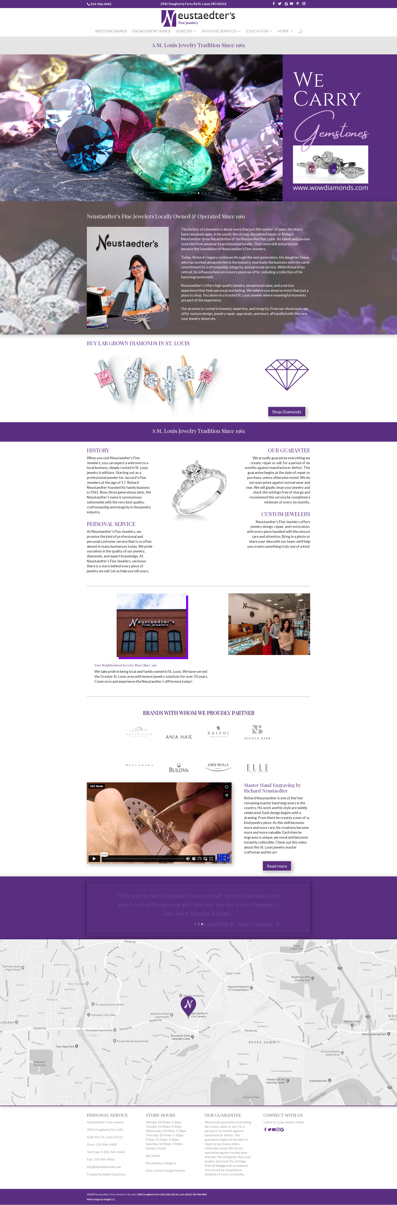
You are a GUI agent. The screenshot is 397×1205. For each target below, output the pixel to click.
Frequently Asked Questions (106, 1174)
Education (257, 31)
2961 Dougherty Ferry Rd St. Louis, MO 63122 (193, 4)
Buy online (153, 1155)
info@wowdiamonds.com (104, 1167)
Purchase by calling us (161, 1163)
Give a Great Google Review (165, 1170)
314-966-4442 (100, 4)
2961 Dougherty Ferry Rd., (105, 1129)
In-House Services (219, 31)
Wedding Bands (111, 31)
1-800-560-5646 (112, 1152)
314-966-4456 (104, 1159)
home (283, 31)
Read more (277, 865)
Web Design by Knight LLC (101, 1199)
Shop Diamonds (286, 411)
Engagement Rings (151, 31)
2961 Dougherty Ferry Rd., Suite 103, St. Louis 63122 (164, 1194)
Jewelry (184, 31)
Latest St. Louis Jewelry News (283, 1122)
